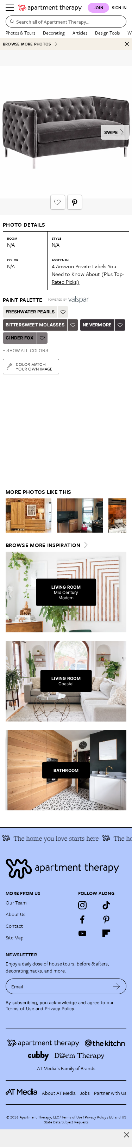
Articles (80, 32)
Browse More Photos (27, 44)
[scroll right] (120, 515)
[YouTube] (82, 933)
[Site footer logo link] (66, 868)
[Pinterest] (106, 919)
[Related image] (28, 515)
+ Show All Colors (25, 350)
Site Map (15, 937)
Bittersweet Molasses (35, 324)
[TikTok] (106, 905)
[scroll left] (11, 515)
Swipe (111, 132)
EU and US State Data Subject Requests (85, 1119)
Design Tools (107, 32)
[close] (126, 1134)
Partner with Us (110, 1093)
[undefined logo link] (50, 8)
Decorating (54, 32)
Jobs (85, 1093)
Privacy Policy (59, 1008)
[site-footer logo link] (21, 1092)
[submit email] (116, 986)
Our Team (16, 902)
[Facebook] (82, 919)
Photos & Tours (20, 32)
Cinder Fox (20, 338)
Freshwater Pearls (30, 311)
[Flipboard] (106, 933)
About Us (15, 914)
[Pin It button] (75, 202)
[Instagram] (82, 905)
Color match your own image (34, 366)
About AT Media (59, 1093)
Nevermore (97, 324)
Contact (14, 926)
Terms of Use (20, 1008)
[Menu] (10, 8)
